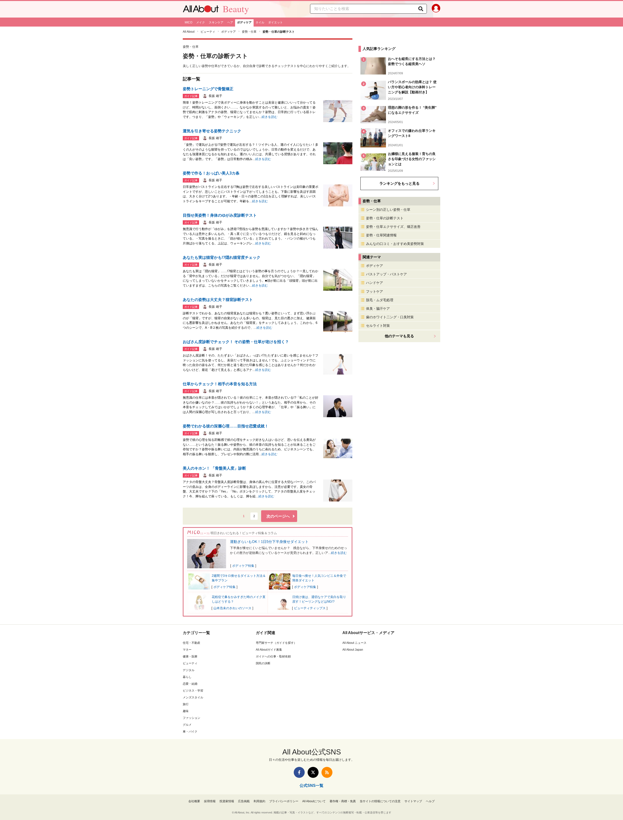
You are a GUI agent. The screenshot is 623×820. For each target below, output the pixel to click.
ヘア (230, 22)
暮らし (187, 677)
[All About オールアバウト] (201, 10)
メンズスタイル (193, 697)
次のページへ (278, 516)
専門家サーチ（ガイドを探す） (276, 643)
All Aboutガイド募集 (269, 649)
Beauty (236, 8)
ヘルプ (430, 801)
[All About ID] (436, 9)
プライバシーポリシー (283, 801)
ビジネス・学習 (193, 690)
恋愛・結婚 (190, 683)
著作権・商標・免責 (343, 801)
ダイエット (275, 22)
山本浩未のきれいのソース (232, 608)
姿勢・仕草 (249, 31)
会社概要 (194, 801)
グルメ (187, 724)
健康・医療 (190, 656)
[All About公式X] (313, 772)
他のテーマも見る (399, 336)
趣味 (186, 711)
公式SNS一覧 (311, 785)
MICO (188, 22)
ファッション (191, 718)
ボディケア (244, 22)
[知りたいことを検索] (420, 9)
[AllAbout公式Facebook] (299, 772)
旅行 (186, 704)
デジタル (188, 670)
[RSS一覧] (326, 772)
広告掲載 (244, 801)
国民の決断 (263, 663)
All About (188, 31)
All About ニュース (354, 643)
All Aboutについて (314, 801)
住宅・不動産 (191, 643)
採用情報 (210, 801)
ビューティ (208, 31)
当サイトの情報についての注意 (380, 801)
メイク (200, 22)
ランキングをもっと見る (399, 183)
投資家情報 (227, 801)
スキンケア (216, 22)
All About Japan (352, 649)
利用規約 (259, 801)
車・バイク (190, 731)
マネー (187, 649)
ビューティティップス (310, 608)
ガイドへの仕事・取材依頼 (273, 656)
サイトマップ (413, 801)
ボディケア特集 (243, 566)
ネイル (260, 22)
